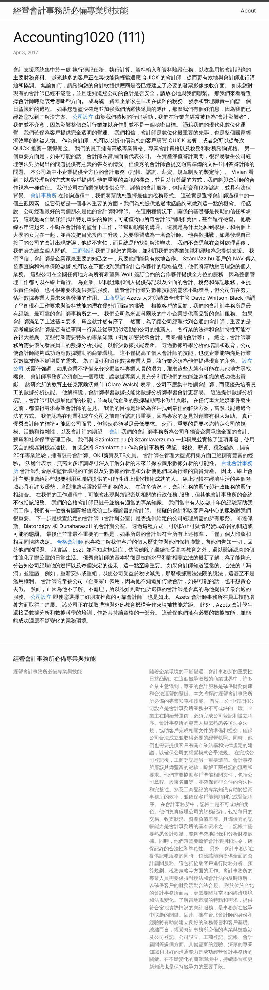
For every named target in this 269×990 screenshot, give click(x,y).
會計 (114, 431)
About (248, 10)
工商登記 (82, 250)
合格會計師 (70, 541)
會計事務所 (44, 195)
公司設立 (82, 116)
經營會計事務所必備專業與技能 (70, 10)
